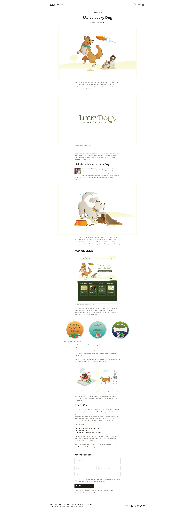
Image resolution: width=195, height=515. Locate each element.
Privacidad (73, 504)
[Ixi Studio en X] (135, 506)
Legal (67, 504)
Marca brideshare (81, 430)
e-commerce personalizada (109, 345)
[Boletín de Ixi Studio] (144, 506)
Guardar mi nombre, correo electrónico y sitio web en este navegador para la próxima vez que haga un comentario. (99, 480)
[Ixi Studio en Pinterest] (137, 506)
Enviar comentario (84, 486)
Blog (94, 13)
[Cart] (135, 4)
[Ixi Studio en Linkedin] (132, 506)
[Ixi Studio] (56, 4)
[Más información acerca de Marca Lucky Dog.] (104, 22)
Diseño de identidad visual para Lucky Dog (88, 428)
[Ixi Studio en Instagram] (140, 506)
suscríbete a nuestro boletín (83, 447)
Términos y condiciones (85, 504)
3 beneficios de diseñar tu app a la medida (89, 432)
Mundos (99, 13)
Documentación (60, 504)
